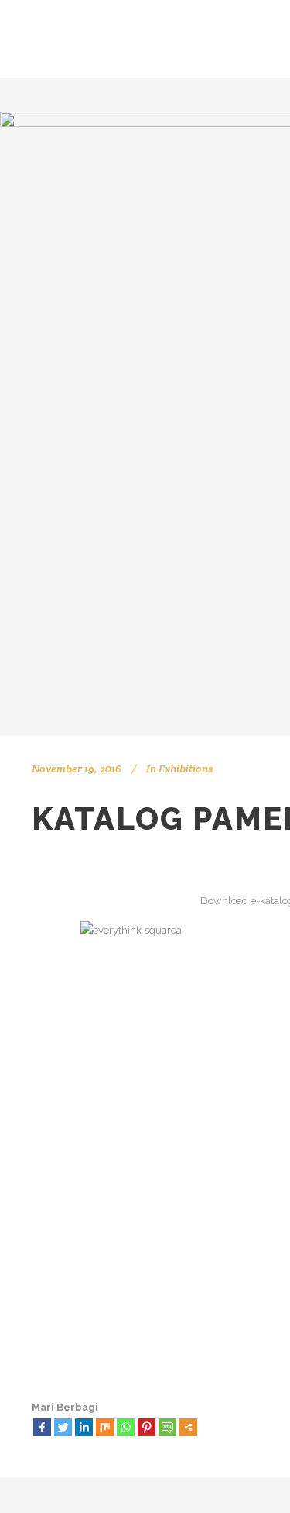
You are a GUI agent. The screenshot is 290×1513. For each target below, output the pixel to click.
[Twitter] (63, 1427)
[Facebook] (42, 1427)
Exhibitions (186, 768)
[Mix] (105, 1427)
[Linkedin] (84, 1427)
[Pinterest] (146, 1427)
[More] (188, 1427)
